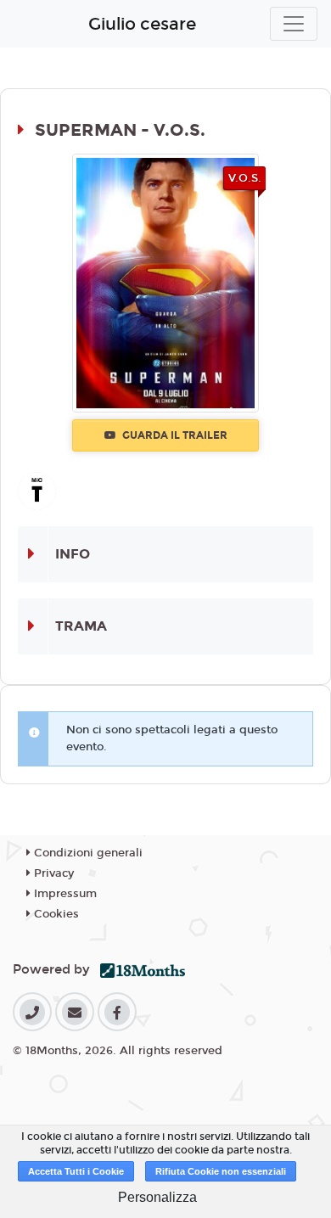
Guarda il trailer (173, 435)
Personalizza (157, 1197)
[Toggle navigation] (293, 24)
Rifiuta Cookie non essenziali (220, 1171)
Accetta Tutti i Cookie (76, 1171)
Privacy (52, 873)
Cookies (55, 914)
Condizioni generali (87, 853)
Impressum (64, 894)
